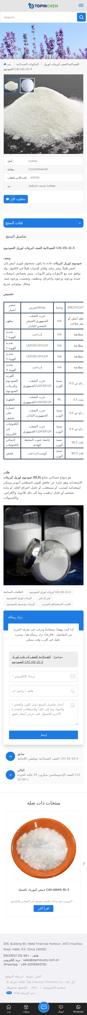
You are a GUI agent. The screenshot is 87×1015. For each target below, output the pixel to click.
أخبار (38, 976)
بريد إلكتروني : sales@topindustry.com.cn (31, 960)
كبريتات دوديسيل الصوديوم (21, 604)
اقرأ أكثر (43, 908)
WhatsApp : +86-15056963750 (24, 964)
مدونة (29, 976)
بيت (9, 64)
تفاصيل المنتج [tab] (16, 236)
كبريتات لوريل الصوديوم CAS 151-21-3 (50, 592)
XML (35, 987)
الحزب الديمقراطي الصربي (56, 604)
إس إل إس (44, 598)
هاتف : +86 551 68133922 (21, 955)
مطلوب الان (18, 199)
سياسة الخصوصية (54, 987)
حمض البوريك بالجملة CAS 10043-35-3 (43, 889)
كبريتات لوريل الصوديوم (19, 598)
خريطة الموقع (14, 976)
